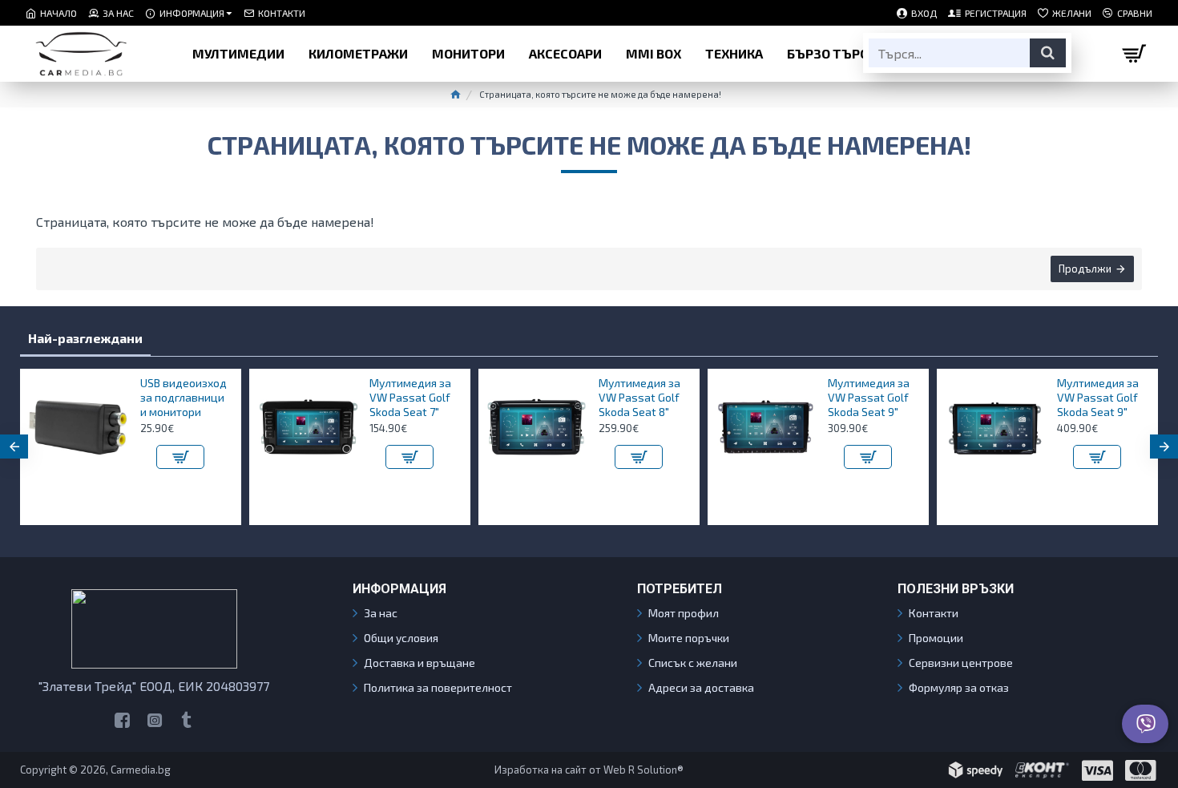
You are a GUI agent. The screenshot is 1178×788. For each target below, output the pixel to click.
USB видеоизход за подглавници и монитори (183, 397)
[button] (14, 446)
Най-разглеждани (85, 338)
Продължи (1085, 268)
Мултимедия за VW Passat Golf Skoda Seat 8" (639, 397)
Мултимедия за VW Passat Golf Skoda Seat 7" (410, 397)
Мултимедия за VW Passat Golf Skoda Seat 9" (869, 397)
